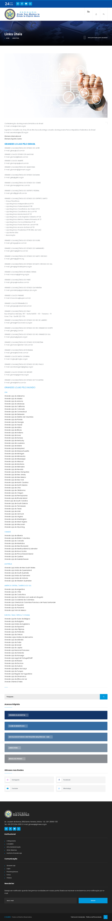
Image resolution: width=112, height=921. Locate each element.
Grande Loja (11, 865)
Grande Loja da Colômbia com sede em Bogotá (23, 597)
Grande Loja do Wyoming (14, 527)
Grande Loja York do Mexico (15, 610)
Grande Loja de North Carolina (16, 482)
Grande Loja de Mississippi (14, 459)
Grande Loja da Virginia (13, 516)
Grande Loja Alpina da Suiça (15, 668)
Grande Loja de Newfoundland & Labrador (21, 549)
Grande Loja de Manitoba (14, 543)
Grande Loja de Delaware (14, 414)
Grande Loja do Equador (14, 605)
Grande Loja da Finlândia (14, 632)
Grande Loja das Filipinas (14, 629)
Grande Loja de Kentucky (14, 440)
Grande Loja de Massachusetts (16, 451)
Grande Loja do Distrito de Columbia (18, 417)
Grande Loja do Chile (12, 592)
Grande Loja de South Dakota (16, 503)
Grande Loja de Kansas (13, 438)
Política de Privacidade (93, 917)
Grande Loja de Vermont (14, 514)
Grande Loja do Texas (13, 509)
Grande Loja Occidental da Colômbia (19, 600)
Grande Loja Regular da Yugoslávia (18, 674)
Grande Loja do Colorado (14, 409)
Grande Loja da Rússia (13, 661)
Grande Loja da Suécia (13, 666)
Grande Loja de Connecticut (15, 412)
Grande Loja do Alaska (13, 398)
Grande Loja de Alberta (13, 535)
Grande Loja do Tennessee (15, 506)
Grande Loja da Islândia (13, 640)
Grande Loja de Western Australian (18, 581)
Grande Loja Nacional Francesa (16, 650)
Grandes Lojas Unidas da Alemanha (18, 637)
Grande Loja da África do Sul (15, 679)
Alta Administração (14, 847)
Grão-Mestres (12, 850)
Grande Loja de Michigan (14, 454)
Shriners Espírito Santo (13, 139)
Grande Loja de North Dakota (15, 485)
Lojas (8, 869)
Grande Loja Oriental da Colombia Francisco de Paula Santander (30, 602)
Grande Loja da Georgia (14, 422)
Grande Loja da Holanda (14, 653)
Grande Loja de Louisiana (14, 443)
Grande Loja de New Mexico (15, 477)
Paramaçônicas (12, 872)
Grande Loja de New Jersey (15, 474)
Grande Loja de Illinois (13, 430)
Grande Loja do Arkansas (14, 404)
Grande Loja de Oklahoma (14, 490)
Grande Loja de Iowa (12, 435)
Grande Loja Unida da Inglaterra (17, 624)
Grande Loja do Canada (14, 541)
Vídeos (9, 878)
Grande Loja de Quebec (13, 556)
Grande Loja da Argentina (14, 589)
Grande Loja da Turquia (13, 671)
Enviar (93, 900)
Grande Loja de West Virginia (15, 522)
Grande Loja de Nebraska (14, 467)
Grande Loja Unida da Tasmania (17, 575)
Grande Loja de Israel (12, 645)
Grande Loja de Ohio (12, 488)
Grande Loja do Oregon (13, 493)
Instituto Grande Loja (14, 853)
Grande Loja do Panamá (14, 608)
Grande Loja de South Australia (16, 573)
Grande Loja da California (14, 406)
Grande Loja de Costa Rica (15, 594)
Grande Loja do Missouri (14, 461)
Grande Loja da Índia (12, 642)
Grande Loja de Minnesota (14, 456)
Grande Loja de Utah (12, 511)
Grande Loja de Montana (14, 464)
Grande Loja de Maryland (14, 448)
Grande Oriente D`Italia (13, 682)
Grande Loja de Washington (15, 519)
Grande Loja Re (10, 619)
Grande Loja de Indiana (13, 433)
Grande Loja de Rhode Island (15, 498)
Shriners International (12, 136)
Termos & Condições (78, 917)
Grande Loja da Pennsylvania (15, 495)
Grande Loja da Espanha (14, 627)
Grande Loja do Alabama (14, 396)
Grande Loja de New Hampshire (16, 472)
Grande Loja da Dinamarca (15, 676)
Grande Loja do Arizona (13, 401)
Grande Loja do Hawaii (13, 425)
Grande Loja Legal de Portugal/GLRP (18, 658)
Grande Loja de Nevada (13, 469)
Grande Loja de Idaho (13, 427)
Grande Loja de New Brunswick (16, 546)
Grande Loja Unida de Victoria (16, 578)
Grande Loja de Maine (13, 446)
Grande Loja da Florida (13, 419)
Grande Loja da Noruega (14, 655)
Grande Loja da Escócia (13, 663)
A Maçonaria (11, 841)
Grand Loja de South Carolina (16, 501)
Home (7, 38)
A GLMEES (10, 844)
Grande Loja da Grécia (13, 634)
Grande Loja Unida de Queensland (18, 570)
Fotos (9, 875)
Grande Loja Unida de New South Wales (19, 568)
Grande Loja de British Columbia (17, 538)
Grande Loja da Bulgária (14, 621)
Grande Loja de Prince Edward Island (18, 554)
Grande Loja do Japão (13, 648)
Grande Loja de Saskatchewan (16, 559)
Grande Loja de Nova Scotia (15, 551)
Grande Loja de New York (14, 480)
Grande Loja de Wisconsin (14, 524)
